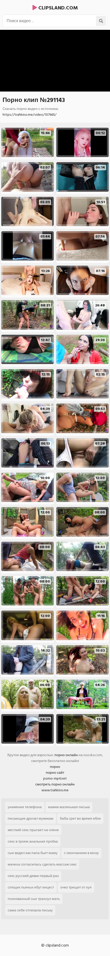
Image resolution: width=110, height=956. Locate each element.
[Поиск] (101, 21)
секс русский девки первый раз (33, 876)
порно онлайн (66, 755)
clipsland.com (57, 8)
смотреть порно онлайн (55, 784)
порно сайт (55, 773)
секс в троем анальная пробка (33, 841)
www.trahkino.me (55, 790)
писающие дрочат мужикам (30, 818)
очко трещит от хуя (76, 887)
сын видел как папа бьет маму (33, 853)
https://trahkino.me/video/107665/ (30, 115)
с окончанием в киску (81, 853)
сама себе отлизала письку (30, 910)
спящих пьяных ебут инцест (31, 887)
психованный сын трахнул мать (34, 899)
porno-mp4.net (55, 778)
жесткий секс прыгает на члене (33, 830)
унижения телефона (25, 807)
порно (55, 767)
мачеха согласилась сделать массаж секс (42, 864)
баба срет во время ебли (80, 818)
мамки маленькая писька (69, 807)
